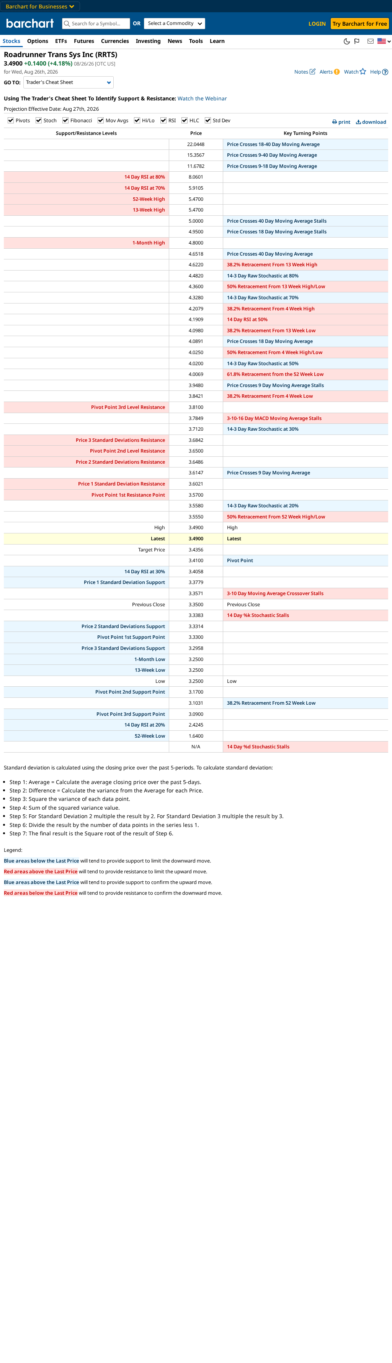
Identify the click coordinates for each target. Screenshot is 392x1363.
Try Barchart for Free (360, 23)
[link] (379, 71)
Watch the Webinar (202, 98)
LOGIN (317, 23)
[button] (384, 41)
